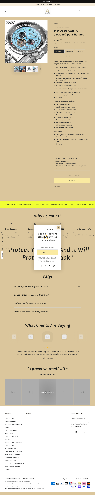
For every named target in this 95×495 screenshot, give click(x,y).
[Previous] (10, 337)
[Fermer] (58, 227)
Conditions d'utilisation (13, 442)
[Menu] (5, 11)
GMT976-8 (59, 56)
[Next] (85, 337)
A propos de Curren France (14, 463)
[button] (79, 11)
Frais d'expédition (68, 42)
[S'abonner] (89, 419)
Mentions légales (30, 488)
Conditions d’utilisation (13, 486)
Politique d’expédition (28, 486)
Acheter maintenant (72, 180)
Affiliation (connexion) (13, 451)
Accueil (56, 23)
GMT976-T (59, 52)
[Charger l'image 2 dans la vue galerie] (23, 69)
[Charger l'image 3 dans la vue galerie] (29, 69)
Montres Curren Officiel (61, 27)
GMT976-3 (70, 52)
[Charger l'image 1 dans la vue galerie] (17, 69)
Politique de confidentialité (32, 483)
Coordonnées (40, 488)
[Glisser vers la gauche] (11, 69)
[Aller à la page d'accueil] (47, 11)
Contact (7, 439)
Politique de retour (11, 436)
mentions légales (11, 460)
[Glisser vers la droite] (41, 69)
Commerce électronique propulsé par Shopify (17, 481)
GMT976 (69, 56)
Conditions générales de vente (15, 488)
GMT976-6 (81, 52)
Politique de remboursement (14, 483)
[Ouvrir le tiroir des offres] (84, 11)
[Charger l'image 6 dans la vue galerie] (35, 69)
